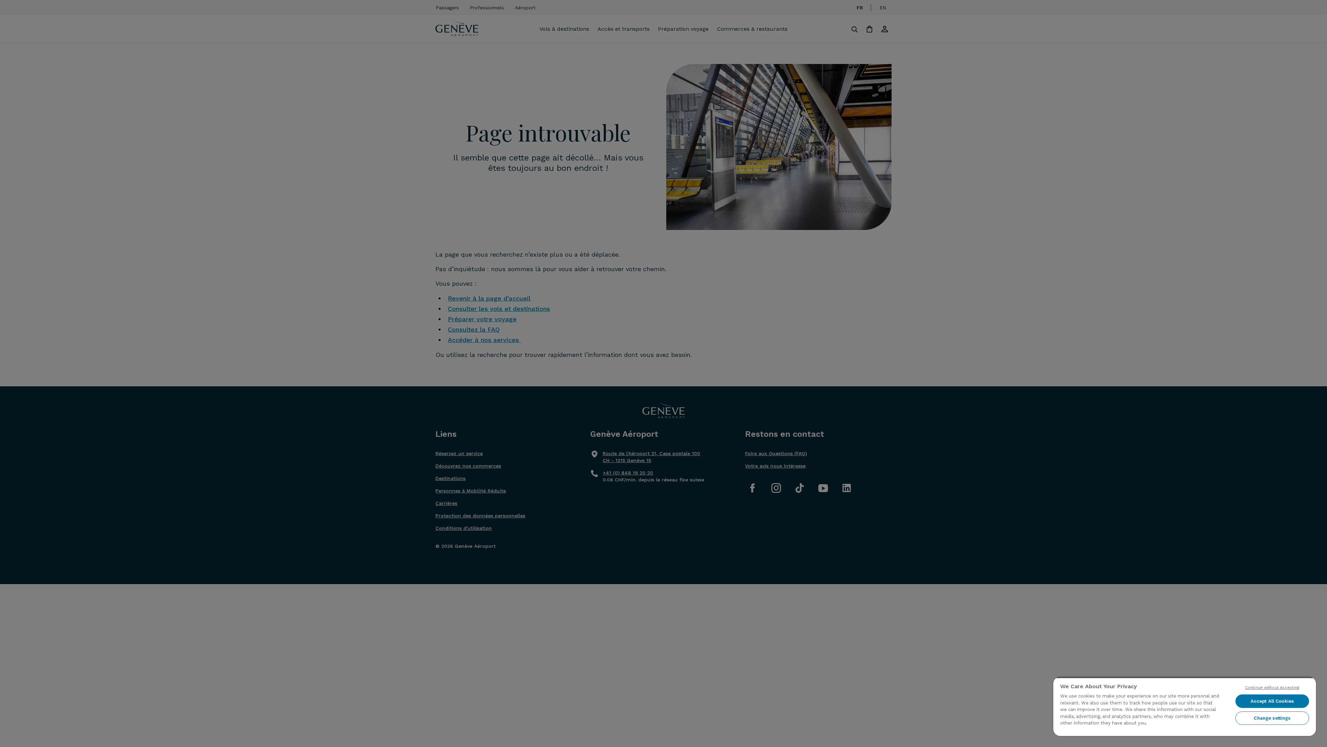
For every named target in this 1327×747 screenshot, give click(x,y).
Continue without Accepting (1272, 687)
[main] (1184, 706)
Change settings (1272, 718)
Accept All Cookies (1272, 701)
